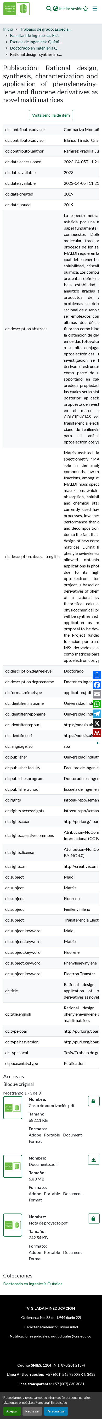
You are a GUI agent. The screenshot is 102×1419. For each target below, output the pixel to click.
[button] (49, 9)
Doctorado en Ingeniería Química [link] (36, 47)
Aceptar (12, 1411)
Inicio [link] (8, 28)
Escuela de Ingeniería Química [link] (36, 41)
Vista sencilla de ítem (51, 114)
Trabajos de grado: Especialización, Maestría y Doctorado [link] (46, 28)
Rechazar (32, 1411)
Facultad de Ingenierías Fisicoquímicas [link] (36, 35)
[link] (94, 1101)
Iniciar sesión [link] (70, 8)
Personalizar (56, 1411)
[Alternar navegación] (95, 9)
